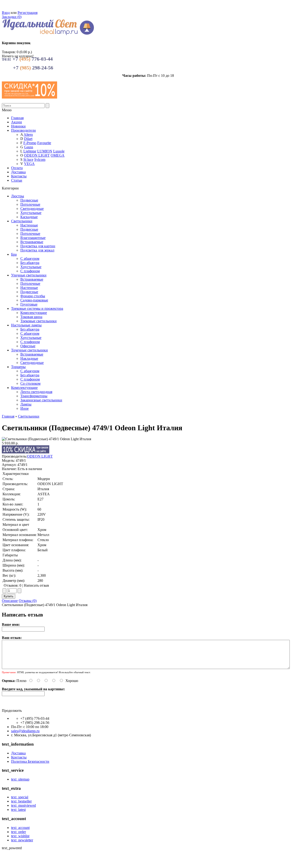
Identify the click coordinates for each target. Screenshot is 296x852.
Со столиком (30, 383)
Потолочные (30, 204)
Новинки (18, 126)
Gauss (28, 147)
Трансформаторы (33, 396)
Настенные (29, 225)
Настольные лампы (26, 325)
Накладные (29, 358)
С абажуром (29, 258)
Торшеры (18, 367)
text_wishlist (20, 836)
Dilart (28, 139)
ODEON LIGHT (37, 155)
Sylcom (39, 159)
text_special (19, 797)
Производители (23, 130)
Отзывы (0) (28, 601)
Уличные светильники (28, 275)
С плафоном (30, 271)
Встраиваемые (31, 242)
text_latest (18, 810)
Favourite (44, 143)
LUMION (44, 151)
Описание (10, 601)
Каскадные (29, 217)
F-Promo (29, 143)
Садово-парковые (34, 300)
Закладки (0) (12, 17)
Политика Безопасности (30, 761)
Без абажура (29, 263)
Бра (14, 254)
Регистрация (27, 13)
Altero (28, 134)
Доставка (18, 172)
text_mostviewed (23, 805)
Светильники (21, 221)
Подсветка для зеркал (37, 250)
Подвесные (29, 200)
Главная (8, 416)
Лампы (25, 404)
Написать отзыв (36, 585)
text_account (20, 828)
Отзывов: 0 (12, 585)
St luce (28, 159)
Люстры (17, 196)
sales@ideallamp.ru (25, 731)
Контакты (19, 176)
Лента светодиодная (36, 392)
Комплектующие (33, 313)
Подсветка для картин (37, 246)
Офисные (27, 346)
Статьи (16, 180)
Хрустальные (30, 213)
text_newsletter (22, 840)
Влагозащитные (33, 238)
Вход (6, 13)
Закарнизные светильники (41, 400)
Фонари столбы (32, 296)
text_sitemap (20, 779)
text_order (18, 832)
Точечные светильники (29, 350)
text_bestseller (21, 801)
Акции (16, 122)
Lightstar (29, 151)
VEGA (29, 164)
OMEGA (58, 155)
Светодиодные (32, 209)
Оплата (17, 168)
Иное (24, 408)
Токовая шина (31, 317)
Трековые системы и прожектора (37, 308)
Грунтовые (28, 304)
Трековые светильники (38, 321)
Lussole (59, 151)
